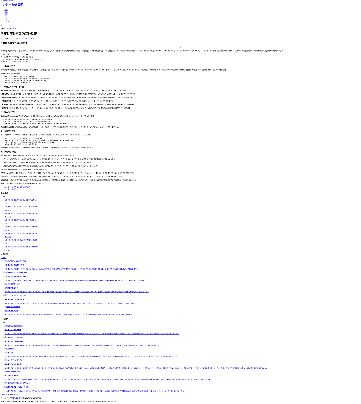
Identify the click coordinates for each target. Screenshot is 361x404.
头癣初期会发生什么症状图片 (20, 187)
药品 (6, 14)
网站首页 (4, 394)
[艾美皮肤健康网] (1, 25)
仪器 (6, 12)
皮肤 (6, 19)
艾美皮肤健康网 (28, 38)
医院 (6, 16)
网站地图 (15, 394)
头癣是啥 (14, 189)
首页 (6, 10)
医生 (6, 18)
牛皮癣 (7, 21)
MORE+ (3, 197)
